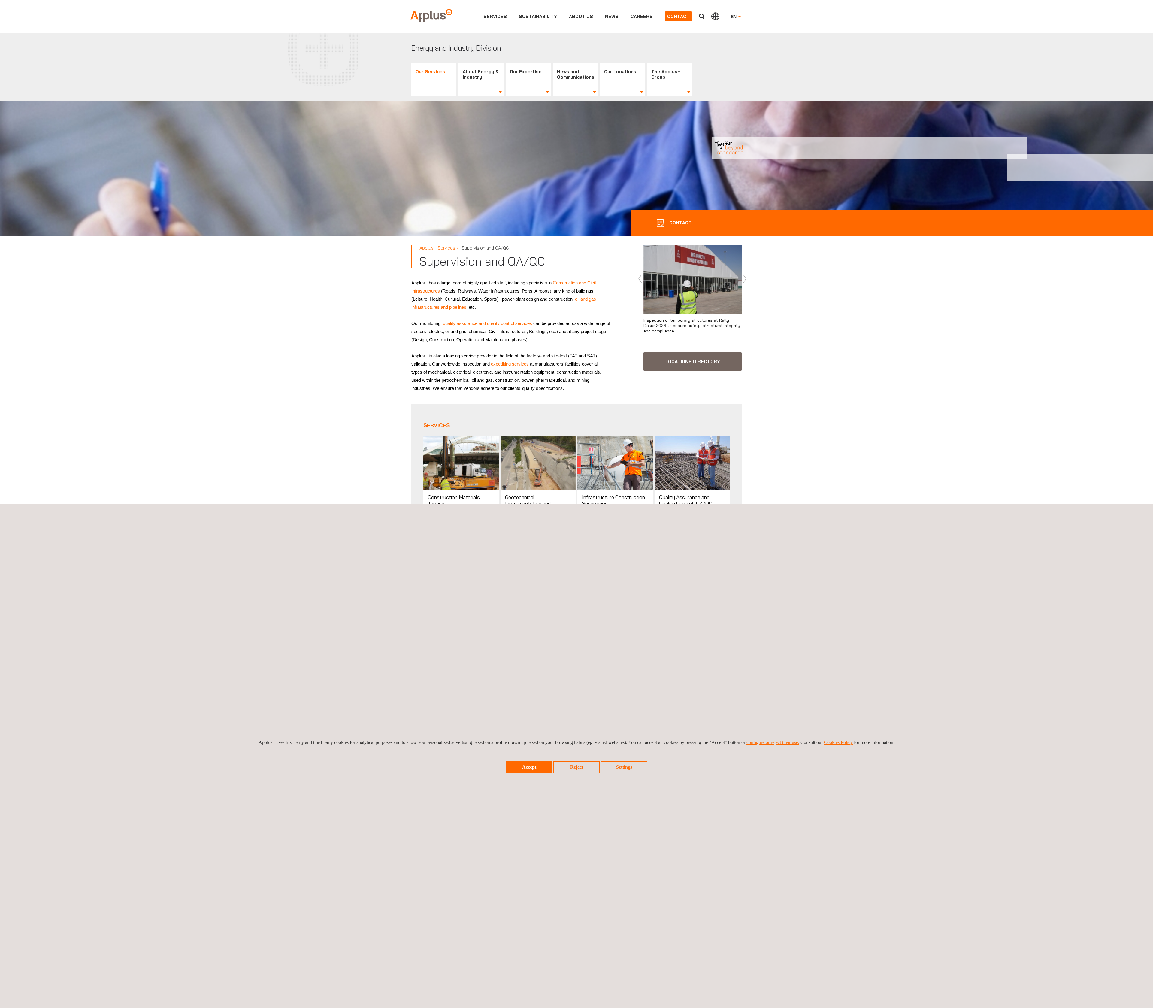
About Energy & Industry (481, 74)
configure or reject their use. (772, 742)
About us (581, 16)
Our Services (430, 71)
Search (701, 16)
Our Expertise (526, 71)
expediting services (510, 363)
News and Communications (575, 74)
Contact (678, 16)
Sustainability (538, 16)
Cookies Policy (838, 742)
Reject (576, 767)
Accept (529, 767)
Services (495, 16)
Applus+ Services (437, 248)
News (612, 16)
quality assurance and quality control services (487, 323)
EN (734, 16)
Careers (642, 16)
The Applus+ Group (665, 74)
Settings (624, 767)
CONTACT (680, 223)
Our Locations (620, 71)
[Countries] (715, 16)
